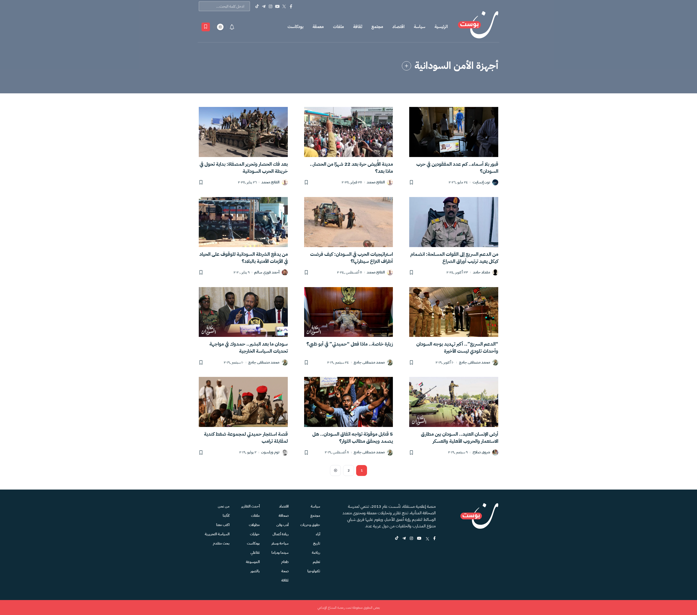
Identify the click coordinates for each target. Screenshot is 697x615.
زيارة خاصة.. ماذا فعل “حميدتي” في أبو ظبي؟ (350, 344)
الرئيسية (441, 26)
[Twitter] (284, 6)
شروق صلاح (481, 452)
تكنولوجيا (313, 571)
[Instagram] (270, 6)
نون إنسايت (481, 182)
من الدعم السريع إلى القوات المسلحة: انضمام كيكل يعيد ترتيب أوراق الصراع (454, 257)
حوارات (255, 534)
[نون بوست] (478, 26)
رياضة (316, 552)
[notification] (232, 27)
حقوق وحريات (310, 524)
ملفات (338, 26)
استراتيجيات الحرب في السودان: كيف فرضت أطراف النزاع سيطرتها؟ (351, 257)
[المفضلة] (206, 27)
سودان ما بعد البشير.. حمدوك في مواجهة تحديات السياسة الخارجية (248, 347)
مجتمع (377, 26)
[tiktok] (396, 538)
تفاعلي (255, 552)
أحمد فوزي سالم (266, 272)
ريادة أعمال (281, 534)
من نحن (224, 506)
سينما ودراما (280, 552)
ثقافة (357, 26)
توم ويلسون (270, 452)
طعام (285, 561)
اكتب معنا (223, 524)
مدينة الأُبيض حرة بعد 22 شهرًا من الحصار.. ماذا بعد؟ (351, 167)
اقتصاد (398, 26)
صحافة (284, 515)
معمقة (318, 26)
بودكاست (295, 26)
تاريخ (316, 543)
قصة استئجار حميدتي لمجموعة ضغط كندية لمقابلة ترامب (246, 437)
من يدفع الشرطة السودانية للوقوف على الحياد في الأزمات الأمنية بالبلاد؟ (243, 257)
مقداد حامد (481, 272)
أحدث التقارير (250, 506)
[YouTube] (277, 6)
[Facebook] (291, 6)
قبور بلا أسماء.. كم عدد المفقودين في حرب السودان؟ (457, 167)
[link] (406, 65)
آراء (318, 534)
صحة (285, 571)
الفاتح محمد (376, 182)
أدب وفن (282, 524)
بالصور (255, 571)
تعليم (316, 561)
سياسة (419, 26)
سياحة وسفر (280, 543)
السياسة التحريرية (217, 534)
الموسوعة (253, 561)
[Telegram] (263, 6)
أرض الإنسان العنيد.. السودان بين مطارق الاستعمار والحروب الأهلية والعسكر (459, 437)
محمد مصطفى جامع (474, 362)
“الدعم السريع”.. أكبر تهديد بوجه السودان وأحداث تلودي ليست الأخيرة (457, 347)
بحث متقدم (221, 543)
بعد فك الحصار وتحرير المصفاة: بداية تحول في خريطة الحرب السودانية (244, 167)
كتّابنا (226, 515)
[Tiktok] (256, 6)
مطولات (254, 524)
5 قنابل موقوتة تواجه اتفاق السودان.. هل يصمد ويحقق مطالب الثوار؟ (352, 437)
